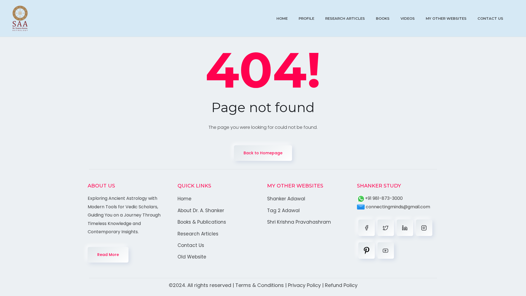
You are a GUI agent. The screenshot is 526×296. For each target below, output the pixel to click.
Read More (108, 254)
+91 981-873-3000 (384, 198)
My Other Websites (446, 18)
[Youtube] (386, 250)
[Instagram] (424, 228)
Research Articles (345, 18)
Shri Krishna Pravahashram (299, 222)
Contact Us (490, 18)
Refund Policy (341, 285)
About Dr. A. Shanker (201, 210)
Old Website (192, 257)
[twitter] (386, 228)
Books (383, 18)
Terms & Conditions (259, 285)
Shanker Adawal (286, 198)
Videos (408, 18)
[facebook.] (366, 228)
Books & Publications (202, 222)
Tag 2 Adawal (283, 210)
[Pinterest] (366, 250)
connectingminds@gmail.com (397, 207)
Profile (306, 18)
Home (282, 18)
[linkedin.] (405, 228)
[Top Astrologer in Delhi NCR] (20, 18)
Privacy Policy (304, 285)
